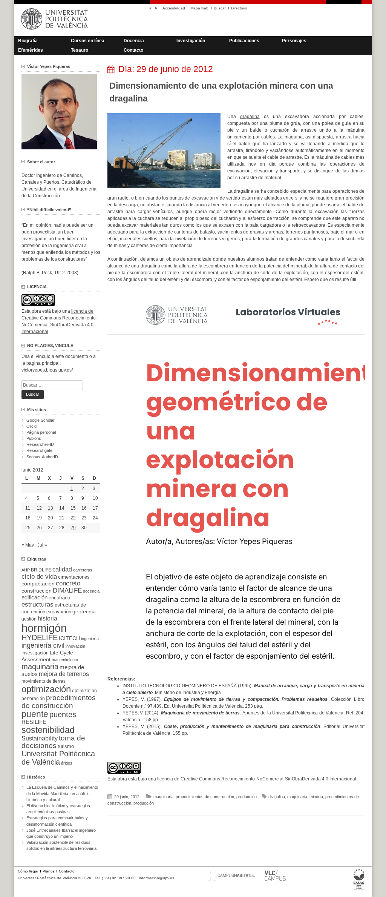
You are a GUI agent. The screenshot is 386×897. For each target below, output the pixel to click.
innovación (75, 646)
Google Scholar (40, 420)
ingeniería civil (42, 645)
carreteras (82, 570)
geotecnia (84, 611)
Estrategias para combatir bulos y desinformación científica (57, 821)
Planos (49, 871)
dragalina (250, 116)
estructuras (37, 604)
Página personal (41, 432)
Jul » (42, 545)
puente (34, 714)
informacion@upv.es (156, 878)
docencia (91, 591)
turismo (66, 746)
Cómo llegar (28, 871)
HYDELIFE (39, 637)
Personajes (294, 40)
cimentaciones (74, 577)
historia (47, 618)
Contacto (133, 50)
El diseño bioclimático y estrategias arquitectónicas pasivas (58, 808)
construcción (36, 591)
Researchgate (39, 450)
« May (27, 545)
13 (50, 508)
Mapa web (199, 8)
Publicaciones (244, 40)
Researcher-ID (40, 444)
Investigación (190, 40)
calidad (62, 569)
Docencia (134, 40)
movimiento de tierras (43, 681)
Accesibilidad (173, 8)
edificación (34, 597)
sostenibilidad (48, 730)
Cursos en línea (87, 40)
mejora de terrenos (64, 674)
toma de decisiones (53, 742)
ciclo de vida (39, 576)
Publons (33, 438)
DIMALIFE (67, 590)
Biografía (28, 40)
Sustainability (39, 738)
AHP (25, 570)
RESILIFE (33, 722)
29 (73, 527)
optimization (84, 690)
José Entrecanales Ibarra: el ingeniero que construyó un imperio (61, 833)
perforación (33, 698)
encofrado (59, 598)
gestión (29, 618)
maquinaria (163, 796)
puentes (62, 714)
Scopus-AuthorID (42, 457)
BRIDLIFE (41, 569)
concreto (68, 583)
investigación (35, 653)
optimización (46, 689)
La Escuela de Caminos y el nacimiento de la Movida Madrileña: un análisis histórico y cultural (62, 793)
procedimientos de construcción (205, 796)
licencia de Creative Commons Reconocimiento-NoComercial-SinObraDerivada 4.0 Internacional (256, 779)
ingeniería (90, 638)
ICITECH (69, 638)
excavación (58, 611)
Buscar (220, 8)
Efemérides (30, 50)
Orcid (31, 426)
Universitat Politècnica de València (58, 758)
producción (246, 796)
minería (316, 796)
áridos (66, 763)
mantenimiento (65, 659)
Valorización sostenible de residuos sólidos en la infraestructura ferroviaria (61, 845)
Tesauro (79, 50)
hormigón (44, 628)
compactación (38, 584)
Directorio (239, 8)
